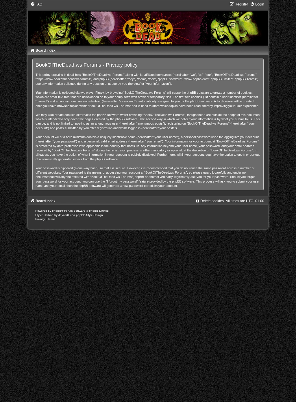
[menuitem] (36, 4)
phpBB (56, 210)
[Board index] (148, 24)
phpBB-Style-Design (89, 215)
